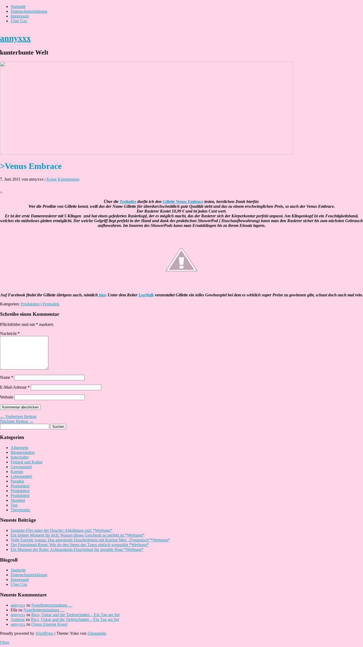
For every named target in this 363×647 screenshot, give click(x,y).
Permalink (51, 304)
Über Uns (19, 21)
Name (6, 377)
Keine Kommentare (63, 179)
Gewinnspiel (21, 466)
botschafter (20, 457)
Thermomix (20, 510)
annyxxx (15, 38)
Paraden (17, 481)
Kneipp (17, 471)
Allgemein (19, 447)
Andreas (18, 619)
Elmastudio (96, 633)
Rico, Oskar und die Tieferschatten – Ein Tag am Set (75, 614)
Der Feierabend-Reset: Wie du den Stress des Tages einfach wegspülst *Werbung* (80, 544)
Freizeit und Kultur (27, 462)
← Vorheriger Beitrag (18, 416)
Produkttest (30, 304)
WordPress (44, 633)
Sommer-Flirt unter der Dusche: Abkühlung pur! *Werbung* (61, 530)
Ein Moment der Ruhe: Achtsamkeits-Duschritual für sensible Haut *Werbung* (77, 549)
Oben (4, 642)
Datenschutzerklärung (29, 11)
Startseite (18, 6)
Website (6, 397)
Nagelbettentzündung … (52, 605)
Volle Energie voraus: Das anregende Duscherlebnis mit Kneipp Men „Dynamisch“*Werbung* (90, 540)
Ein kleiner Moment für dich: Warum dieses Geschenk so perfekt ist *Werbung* (78, 535)
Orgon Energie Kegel (49, 624)
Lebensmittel (21, 476)
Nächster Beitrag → (16, 421)
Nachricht (10, 333)
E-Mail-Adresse (15, 387)
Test (14, 505)
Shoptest (18, 500)
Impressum (20, 16)
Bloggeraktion (23, 452)
